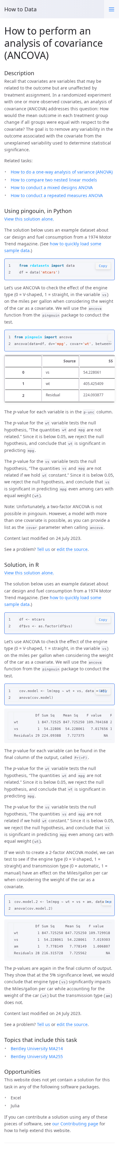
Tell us (43, 549)
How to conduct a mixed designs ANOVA (52, 187)
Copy (103, 266)
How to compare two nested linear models (54, 180)
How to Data (20, 9)
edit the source (72, 549)
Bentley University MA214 (37, 1048)
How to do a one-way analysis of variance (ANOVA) (62, 172)
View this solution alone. (29, 219)
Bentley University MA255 (37, 1056)
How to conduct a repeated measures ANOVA (57, 195)
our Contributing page (75, 1124)
